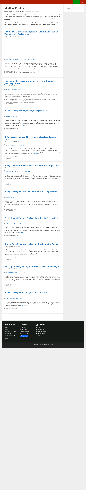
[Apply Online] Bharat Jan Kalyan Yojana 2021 (25, 110)
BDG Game (7, 339)
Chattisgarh (22, 99)
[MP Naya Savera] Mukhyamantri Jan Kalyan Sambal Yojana (32, 266)
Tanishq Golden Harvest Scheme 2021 (28, 102)
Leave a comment (9, 74)
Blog (82, 2)
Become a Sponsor (25, 333)
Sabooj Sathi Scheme (41, 331)
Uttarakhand (23, 100)
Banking (18, 99)
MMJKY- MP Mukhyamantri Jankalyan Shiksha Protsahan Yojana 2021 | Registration (31, 32)
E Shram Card (39, 326)
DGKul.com (50, 344)
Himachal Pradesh (40, 99)
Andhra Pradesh (9, 99)
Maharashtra (7, 100)
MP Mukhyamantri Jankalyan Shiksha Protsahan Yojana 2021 (22, 72)
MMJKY (7, 72)
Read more (42, 68)
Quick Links (24, 324)
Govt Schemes (40, 324)
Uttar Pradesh (17, 100)
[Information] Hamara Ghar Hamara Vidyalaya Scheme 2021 (30, 138)
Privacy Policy (23, 329)
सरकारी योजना (59, 2)
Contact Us (23, 327)
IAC (53, 2)
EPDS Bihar (7, 327)
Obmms (6, 329)
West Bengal (28, 100)
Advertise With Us (24, 331)
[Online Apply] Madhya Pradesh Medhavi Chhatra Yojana (31, 244)
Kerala (45, 99)
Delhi (27, 99)
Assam (14, 99)
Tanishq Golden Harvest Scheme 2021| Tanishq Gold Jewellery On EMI (29, 82)
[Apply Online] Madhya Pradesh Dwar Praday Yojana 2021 (31, 218)
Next (9, 317)
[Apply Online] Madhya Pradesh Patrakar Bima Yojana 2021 (32, 165)
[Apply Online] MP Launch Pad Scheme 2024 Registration (31, 191)
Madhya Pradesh (9, 71)
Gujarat (30, 99)
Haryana (34, 99)
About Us (22, 326)
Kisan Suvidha (39, 327)
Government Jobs (68, 2)
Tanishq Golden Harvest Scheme (13, 102)
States (75, 2)
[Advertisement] (32, 48)
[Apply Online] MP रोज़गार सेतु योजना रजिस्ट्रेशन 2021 (25, 292)
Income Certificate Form (10, 331)
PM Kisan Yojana (40, 329)
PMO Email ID (7, 333)
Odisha (11, 100)
